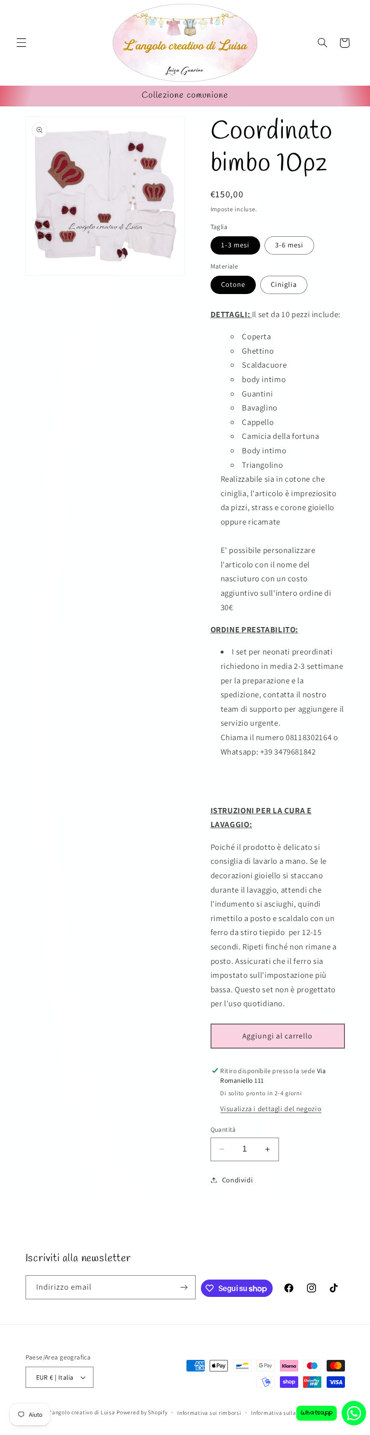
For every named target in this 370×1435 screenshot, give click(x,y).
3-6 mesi (289, 244)
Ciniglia (284, 284)
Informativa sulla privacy (283, 1412)
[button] (21, 43)
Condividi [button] (237, 1179)
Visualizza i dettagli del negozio (270, 1108)
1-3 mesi (235, 244)
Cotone (233, 284)
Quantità (223, 1129)
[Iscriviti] (184, 1287)
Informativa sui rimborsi (209, 1412)
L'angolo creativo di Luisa (81, 1412)
